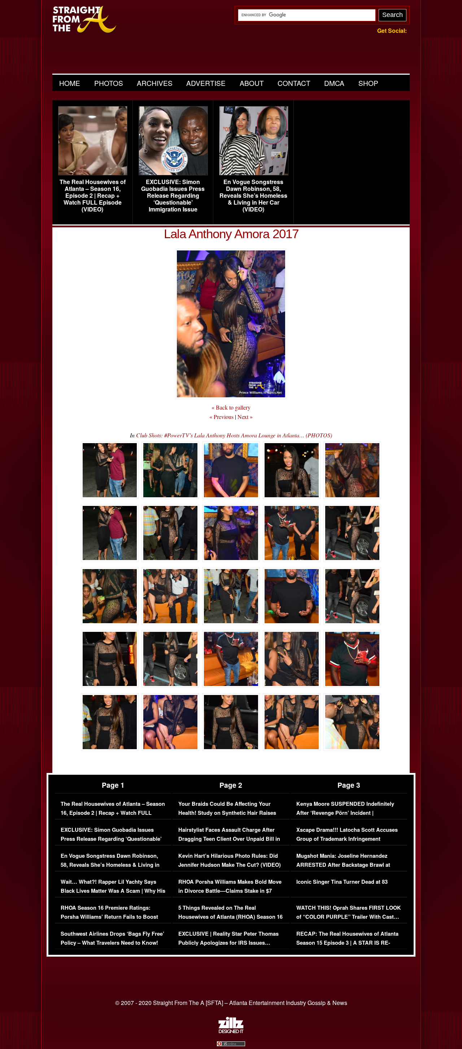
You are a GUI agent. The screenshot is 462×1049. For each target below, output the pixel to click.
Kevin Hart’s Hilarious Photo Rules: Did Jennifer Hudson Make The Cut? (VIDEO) (229, 860)
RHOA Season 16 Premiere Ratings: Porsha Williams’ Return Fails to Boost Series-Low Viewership (109, 917)
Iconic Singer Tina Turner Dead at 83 (342, 882)
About (252, 83)
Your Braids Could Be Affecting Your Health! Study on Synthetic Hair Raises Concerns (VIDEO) (227, 813)
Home (69, 83)
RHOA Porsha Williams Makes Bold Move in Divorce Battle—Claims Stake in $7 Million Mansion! (230, 891)
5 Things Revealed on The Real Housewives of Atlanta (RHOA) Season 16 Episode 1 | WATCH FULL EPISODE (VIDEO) (230, 921)
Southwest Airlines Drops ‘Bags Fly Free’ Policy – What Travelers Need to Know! (112, 938)
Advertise (206, 83)
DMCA (334, 83)
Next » (245, 416)
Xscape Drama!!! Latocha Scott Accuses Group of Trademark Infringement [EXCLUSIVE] (347, 839)
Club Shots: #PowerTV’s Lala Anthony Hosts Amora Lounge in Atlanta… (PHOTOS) (234, 435)
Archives (155, 83)
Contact (294, 83)
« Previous (221, 416)
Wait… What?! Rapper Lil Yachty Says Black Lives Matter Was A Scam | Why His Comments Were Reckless (113, 891)
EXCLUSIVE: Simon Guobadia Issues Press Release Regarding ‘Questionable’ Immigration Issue (173, 195)
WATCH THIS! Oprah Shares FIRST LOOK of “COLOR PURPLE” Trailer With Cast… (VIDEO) (348, 917)
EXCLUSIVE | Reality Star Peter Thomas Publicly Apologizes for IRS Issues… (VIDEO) (228, 943)
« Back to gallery (231, 407)
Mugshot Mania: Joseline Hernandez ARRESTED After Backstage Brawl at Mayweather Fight (343, 865)
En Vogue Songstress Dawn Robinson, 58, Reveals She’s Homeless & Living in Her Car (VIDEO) (253, 195)
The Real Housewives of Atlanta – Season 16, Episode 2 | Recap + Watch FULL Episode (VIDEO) (93, 195)
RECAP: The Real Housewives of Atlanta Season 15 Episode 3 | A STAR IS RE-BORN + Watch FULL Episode (347, 943)
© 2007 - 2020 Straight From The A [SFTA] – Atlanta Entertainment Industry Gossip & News (231, 1002)
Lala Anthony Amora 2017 (231, 234)
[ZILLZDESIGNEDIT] (231, 1031)
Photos (108, 83)
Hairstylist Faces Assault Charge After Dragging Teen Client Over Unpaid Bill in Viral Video (229, 839)
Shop (368, 83)
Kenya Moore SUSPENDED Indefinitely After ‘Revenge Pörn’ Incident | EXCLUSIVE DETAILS (345, 813)
